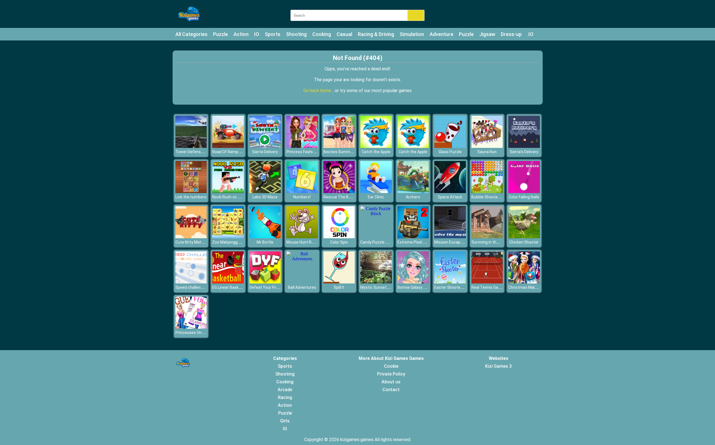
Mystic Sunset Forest (379, 287)
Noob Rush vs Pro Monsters (237, 197)
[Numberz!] (302, 191)
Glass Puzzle (450, 152)
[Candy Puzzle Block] (376, 213)
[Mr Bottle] (265, 236)
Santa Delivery (265, 152)
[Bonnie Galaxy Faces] (413, 282)
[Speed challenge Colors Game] (191, 282)
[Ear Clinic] (376, 191)
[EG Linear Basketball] (228, 282)
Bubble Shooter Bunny (491, 197)
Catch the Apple (376, 152)
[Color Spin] (339, 236)
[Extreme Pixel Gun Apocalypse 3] (413, 236)
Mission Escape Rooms (455, 242)
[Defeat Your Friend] (265, 282)
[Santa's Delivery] (524, 146)
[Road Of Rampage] (228, 146)
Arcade (285, 389)
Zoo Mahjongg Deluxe (231, 242)
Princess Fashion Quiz (306, 152)
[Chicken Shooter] (524, 236)
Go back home (317, 90)
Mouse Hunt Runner (304, 242)
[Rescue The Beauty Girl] (339, 191)
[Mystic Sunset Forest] (376, 282)
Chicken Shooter (524, 242)
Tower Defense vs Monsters (201, 152)
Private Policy (391, 374)
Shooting (296, 34)
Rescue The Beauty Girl (344, 197)
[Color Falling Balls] (524, 191)
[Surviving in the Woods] (487, 236)
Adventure (441, 34)
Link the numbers (190, 197)
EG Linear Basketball (230, 287)
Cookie (391, 366)
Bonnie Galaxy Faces (415, 287)
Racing (285, 397)
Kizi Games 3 (498, 366)
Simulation (412, 34)
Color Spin (339, 242)
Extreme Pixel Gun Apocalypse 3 (426, 242)
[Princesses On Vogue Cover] (191, 327)
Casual (344, 34)
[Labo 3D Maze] (265, 191)
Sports (272, 34)
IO (256, 34)
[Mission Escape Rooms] (450, 236)
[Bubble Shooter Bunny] (487, 191)
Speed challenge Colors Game (202, 287)
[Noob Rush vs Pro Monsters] (228, 191)
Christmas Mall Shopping (530, 287)
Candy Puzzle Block (377, 242)
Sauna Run (487, 152)
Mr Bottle (265, 242)
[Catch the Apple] (376, 146)
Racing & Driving (376, 34)
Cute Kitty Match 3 (192, 242)
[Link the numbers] (191, 191)
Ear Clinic (376, 197)
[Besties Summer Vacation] (339, 146)
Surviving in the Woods (491, 242)
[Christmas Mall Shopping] (524, 282)
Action (241, 34)
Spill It (339, 287)
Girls (285, 421)
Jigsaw (487, 34)
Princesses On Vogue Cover (200, 332)
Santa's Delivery (524, 152)
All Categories (191, 34)
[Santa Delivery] (265, 146)
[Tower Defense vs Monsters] (191, 146)
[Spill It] (339, 282)
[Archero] (413, 191)
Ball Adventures (302, 287)
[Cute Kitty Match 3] (191, 236)
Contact (391, 389)
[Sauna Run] (487, 146)
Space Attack (450, 197)
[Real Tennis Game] (487, 282)
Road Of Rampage (228, 152)
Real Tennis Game (487, 287)
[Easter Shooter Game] (450, 282)
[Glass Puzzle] (450, 146)
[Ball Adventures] (302, 258)
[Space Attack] (450, 191)
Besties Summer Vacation (347, 152)
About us (391, 381)
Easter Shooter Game (453, 287)
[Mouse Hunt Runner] (302, 236)
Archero (413, 197)
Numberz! (302, 197)
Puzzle (220, 34)
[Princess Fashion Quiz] (302, 146)
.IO (530, 34)
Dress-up (511, 34)
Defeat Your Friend (266, 287)
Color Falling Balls (524, 197)
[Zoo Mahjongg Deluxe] (228, 236)
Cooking (321, 34)
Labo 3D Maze (265, 197)
